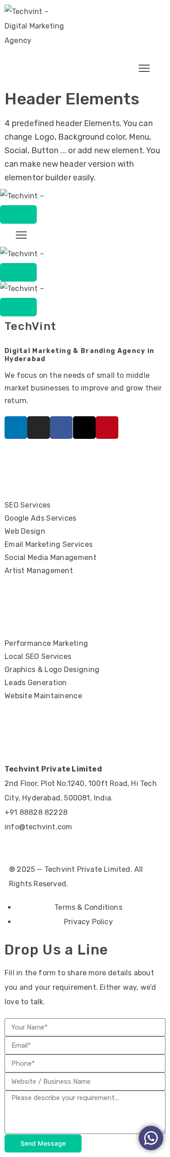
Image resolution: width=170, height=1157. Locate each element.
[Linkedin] (16, 427)
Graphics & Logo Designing (52, 669)
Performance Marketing (46, 643)
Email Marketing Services (48, 544)
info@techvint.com (38, 827)
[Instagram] (38, 427)
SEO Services (28, 505)
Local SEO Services (38, 656)
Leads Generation (36, 682)
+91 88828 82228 (36, 812)
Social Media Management (51, 557)
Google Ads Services (41, 518)
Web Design (25, 531)
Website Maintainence (43, 695)
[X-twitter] (84, 427)
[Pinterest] (107, 427)
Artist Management (39, 570)
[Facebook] (61, 427)
